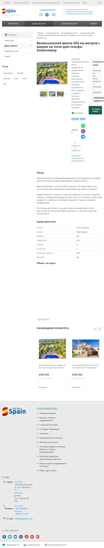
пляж (24, 78)
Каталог (13, 34)
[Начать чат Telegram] (48, 15)
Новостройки (8, 73)
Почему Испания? (21, 2)
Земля (93, 23)
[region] (69, 294)
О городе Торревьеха (49, 429)
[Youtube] (26, 537)
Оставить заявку (96, 110)
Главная (7, 2)
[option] (43, 94)
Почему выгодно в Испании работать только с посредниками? (52, 449)
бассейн (20, 73)
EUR (99, 2)
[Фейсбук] (4, 537)
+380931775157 (21, 514)
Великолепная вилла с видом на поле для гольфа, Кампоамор (52, 366)
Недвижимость (77, 161)
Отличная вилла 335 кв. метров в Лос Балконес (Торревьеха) (85, 366)
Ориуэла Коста (77, 158)
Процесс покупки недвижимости (46, 2)
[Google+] (37, 537)
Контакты (43, 433)
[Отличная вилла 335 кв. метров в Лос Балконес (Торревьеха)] (85, 348)
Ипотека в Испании (48, 442)
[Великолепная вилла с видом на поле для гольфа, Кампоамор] (52, 348)
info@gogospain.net (23, 518)
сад (4, 84)
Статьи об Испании (71, 2)
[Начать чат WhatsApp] (42, 15)
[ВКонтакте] (15, 537)
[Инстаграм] (21, 537)
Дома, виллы (39, 23)
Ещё (84, 2)
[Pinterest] (32, 537)
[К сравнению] (60, 383)
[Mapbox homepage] (43, 319)
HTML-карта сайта (47, 470)
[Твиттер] (10, 537)
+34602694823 (47, 10)
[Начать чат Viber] (53, 15)
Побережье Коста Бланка (51, 438)
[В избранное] (65, 383)
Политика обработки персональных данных (50, 457)
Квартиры (13, 23)
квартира (6, 78)
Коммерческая (69, 23)
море (16, 78)
